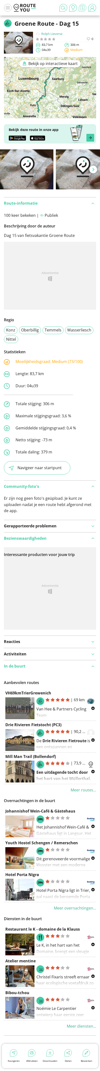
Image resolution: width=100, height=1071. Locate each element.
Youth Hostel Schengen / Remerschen (41, 843)
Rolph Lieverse (51, 34)
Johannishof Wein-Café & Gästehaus (40, 811)
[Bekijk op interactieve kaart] (50, 115)
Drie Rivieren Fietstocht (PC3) (33, 724)
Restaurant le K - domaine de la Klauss (42, 929)
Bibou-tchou (17, 992)
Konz (10, 330)
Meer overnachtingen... (75, 908)
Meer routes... (83, 790)
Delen (68, 1061)
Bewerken (86, 1061)
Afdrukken (32, 1061)
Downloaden (50, 1061)
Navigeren (14, 1061)
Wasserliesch (79, 330)
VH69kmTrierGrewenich (28, 693)
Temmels (53, 330)
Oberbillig (30, 330)
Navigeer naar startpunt (39, 467)
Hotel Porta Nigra (22, 874)
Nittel (11, 339)
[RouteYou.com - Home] (25, 8)
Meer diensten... (81, 1026)
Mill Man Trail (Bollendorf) (30, 756)
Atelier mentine (20, 961)
